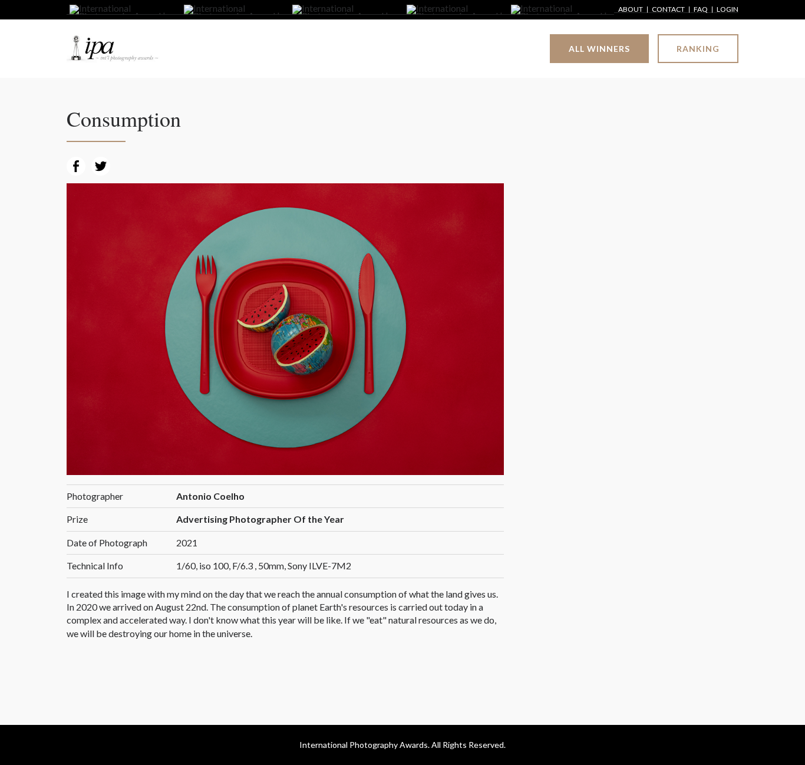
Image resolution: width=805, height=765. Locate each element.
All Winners (599, 49)
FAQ (701, 9)
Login (727, 9)
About (630, 9)
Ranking (698, 49)
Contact (668, 9)
